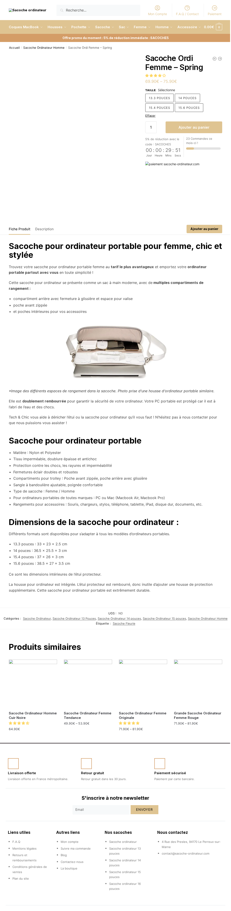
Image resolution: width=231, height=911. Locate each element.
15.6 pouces (187, 121)
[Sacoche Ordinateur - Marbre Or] (211, 72)
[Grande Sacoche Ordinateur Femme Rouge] (195, 694)
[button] (154, 89)
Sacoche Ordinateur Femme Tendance (80, 725)
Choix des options (86, 743)
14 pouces (185, 111)
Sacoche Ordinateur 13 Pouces (72, 629)
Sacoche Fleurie (122, 634)
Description (44, 240)
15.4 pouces (157, 121)
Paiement (211, 14)
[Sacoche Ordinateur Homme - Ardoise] (216, 72)
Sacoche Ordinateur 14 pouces (117, 629)
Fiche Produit (19, 240)
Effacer (148, 129)
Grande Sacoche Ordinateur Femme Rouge (195, 725)
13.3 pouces (157, 111)
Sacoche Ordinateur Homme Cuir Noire (26, 725)
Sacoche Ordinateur (35, 629)
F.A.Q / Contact (184, 14)
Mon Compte (154, 14)
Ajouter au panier (191, 141)
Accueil (14, 61)
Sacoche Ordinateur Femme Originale (134, 725)
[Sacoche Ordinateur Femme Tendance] (86, 694)
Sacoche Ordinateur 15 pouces (162, 629)
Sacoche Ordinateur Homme (44, 61)
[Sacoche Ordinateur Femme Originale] (140, 694)
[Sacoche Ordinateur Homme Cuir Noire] (32, 694)
